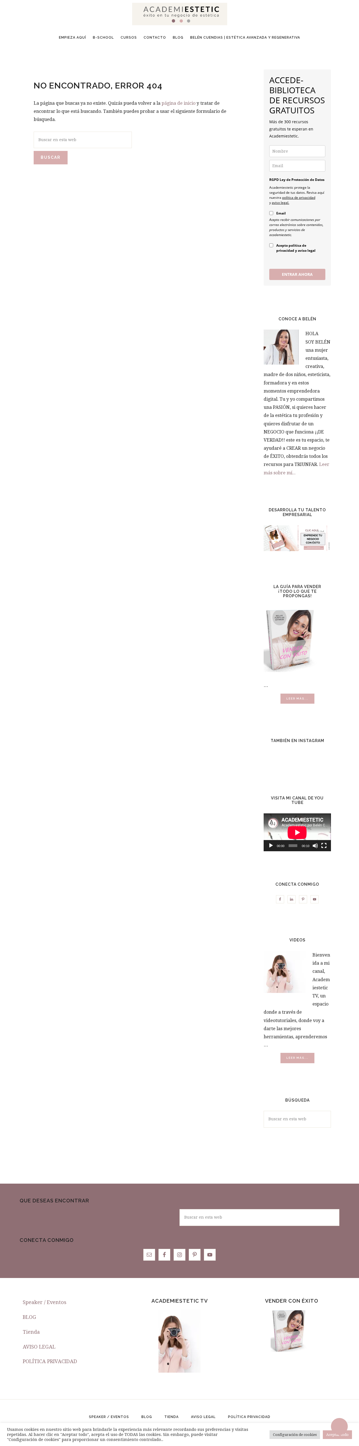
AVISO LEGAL (39, 1347)
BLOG (29, 1317)
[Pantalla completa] (324, 845)
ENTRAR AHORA (297, 274)
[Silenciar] (315, 845)
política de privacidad (298, 197)
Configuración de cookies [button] (295, 1435)
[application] (297, 832)
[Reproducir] (271, 845)
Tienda (31, 1332)
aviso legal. (280, 202)
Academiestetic (179, 14)
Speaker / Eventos (44, 1302)
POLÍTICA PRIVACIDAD (50, 1361)
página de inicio (178, 103)
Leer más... (300, 700)
